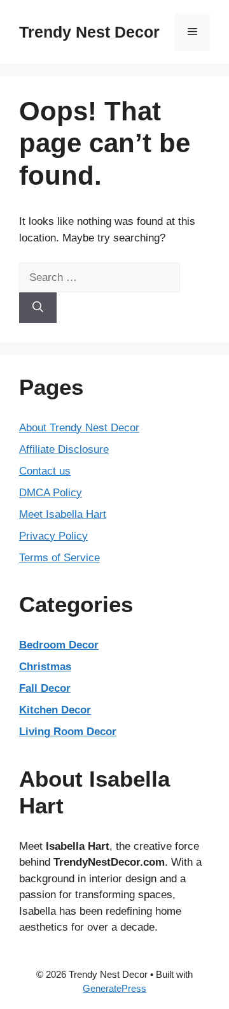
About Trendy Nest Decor (79, 428)
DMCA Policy (50, 493)
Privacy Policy (53, 536)
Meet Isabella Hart (62, 514)
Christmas (45, 667)
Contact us (45, 471)
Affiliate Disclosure (64, 449)
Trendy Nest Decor (89, 32)
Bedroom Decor (59, 645)
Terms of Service (59, 558)
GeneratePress (114, 988)
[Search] (38, 307)
